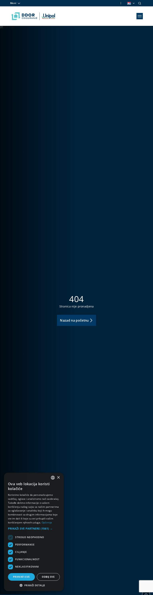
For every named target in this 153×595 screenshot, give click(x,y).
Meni (13, 3)
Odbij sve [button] (48, 576)
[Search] (139, 3)
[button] (34, 528)
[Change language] (131, 3)
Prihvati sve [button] (21, 576)
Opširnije (47, 522)
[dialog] (34, 532)
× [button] (58, 477)
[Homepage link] (33, 16)
